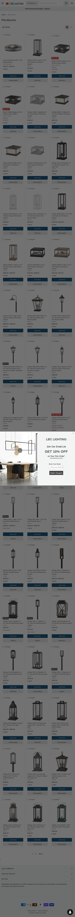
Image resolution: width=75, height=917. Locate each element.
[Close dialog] (73, 433)
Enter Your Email (55, 464)
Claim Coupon (56, 472)
